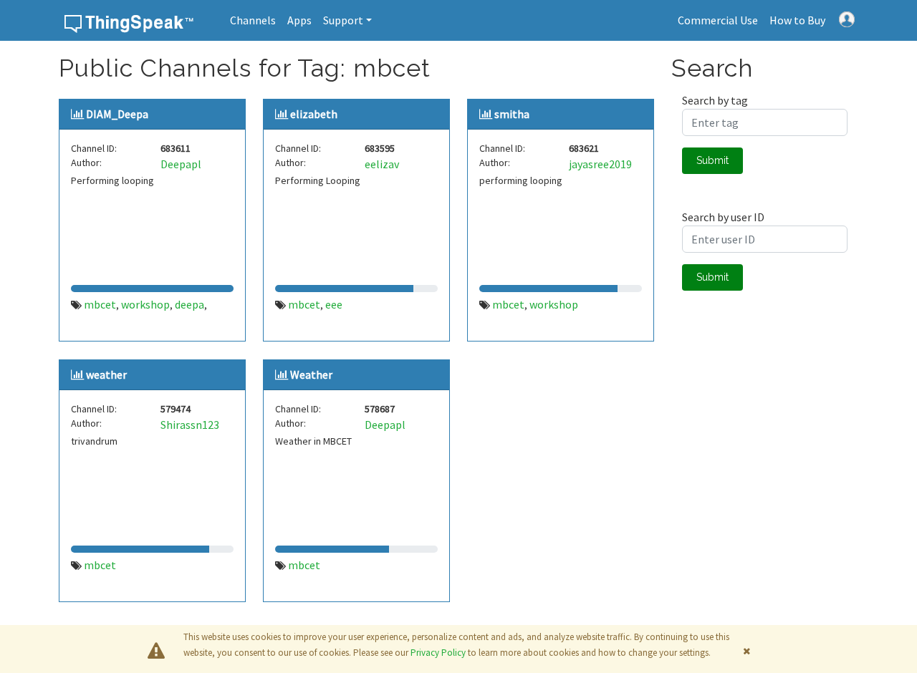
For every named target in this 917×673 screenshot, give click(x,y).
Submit (712, 160)
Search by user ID (723, 217)
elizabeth (313, 114)
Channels (253, 20)
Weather (311, 374)
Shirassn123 (189, 424)
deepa (189, 304)
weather (106, 374)
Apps (299, 20)
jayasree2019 (600, 164)
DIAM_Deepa (117, 114)
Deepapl (180, 164)
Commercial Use (718, 20)
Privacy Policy (438, 653)
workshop (145, 304)
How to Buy (797, 20)
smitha (511, 114)
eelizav (382, 164)
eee (333, 304)
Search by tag (715, 100)
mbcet (100, 304)
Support (343, 20)
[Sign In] (847, 18)
